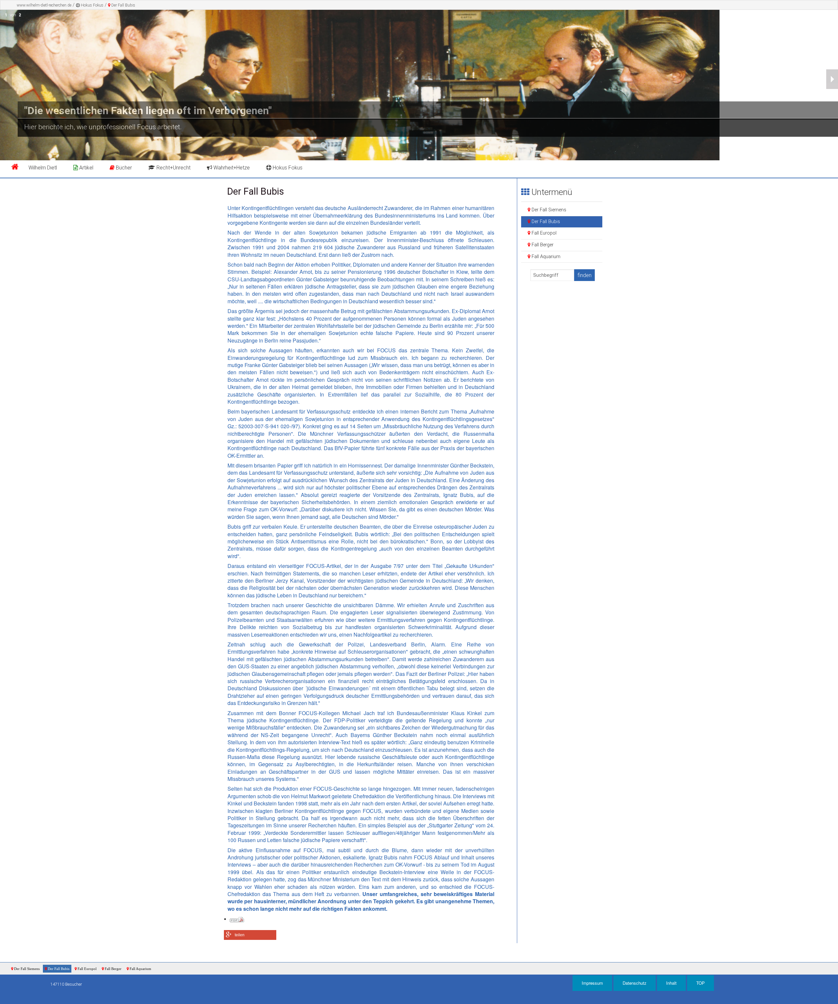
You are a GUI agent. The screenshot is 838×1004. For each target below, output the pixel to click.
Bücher (123, 168)
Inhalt (671, 983)
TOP (700, 983)
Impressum (592, 983)
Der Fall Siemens (548, 210)
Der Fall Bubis (122, 5)
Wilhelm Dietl (42, 168)
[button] (250, 935)
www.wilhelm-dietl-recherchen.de (44, 5)
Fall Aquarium (545, 256)
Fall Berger (542, 245)
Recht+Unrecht (173, 168)
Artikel (85, 168)
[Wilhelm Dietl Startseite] (15, 167)
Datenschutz (635, 983)
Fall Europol (543, 233)
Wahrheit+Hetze (231, 168)
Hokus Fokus (91, 5)
